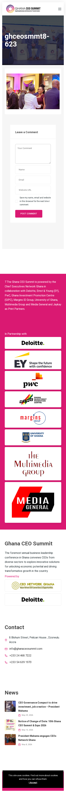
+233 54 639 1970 (20, 662)
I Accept (33, 782)
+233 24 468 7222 (20, 655)
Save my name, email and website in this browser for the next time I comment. (35, 201)
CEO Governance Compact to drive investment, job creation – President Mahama (39, 706)
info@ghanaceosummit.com (25, 648)
